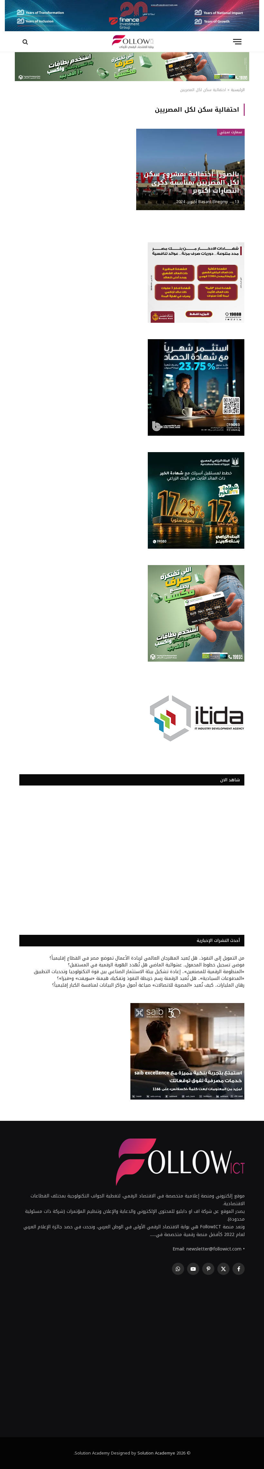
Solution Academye (156, 1453)
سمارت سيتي (231, 132)
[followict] (131, 41)
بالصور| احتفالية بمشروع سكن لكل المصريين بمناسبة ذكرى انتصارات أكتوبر (191, 182)
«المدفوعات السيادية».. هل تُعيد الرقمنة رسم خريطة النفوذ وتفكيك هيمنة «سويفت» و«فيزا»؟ (150, 978)
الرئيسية (238, 89)
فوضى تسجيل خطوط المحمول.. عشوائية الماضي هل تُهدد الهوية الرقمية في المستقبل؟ (156, 965)
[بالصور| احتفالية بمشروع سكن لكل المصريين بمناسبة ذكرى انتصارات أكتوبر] (190, 169)
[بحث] (26, 41)
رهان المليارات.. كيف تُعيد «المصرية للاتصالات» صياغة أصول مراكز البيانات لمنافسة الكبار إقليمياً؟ (148, 985)
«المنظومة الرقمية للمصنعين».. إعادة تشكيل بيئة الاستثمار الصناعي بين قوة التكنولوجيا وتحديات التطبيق (139, 971)
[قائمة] (237, 41)
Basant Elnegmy (213, 201)
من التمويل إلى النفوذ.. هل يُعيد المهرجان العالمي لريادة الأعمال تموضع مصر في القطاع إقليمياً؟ (147, 958)
